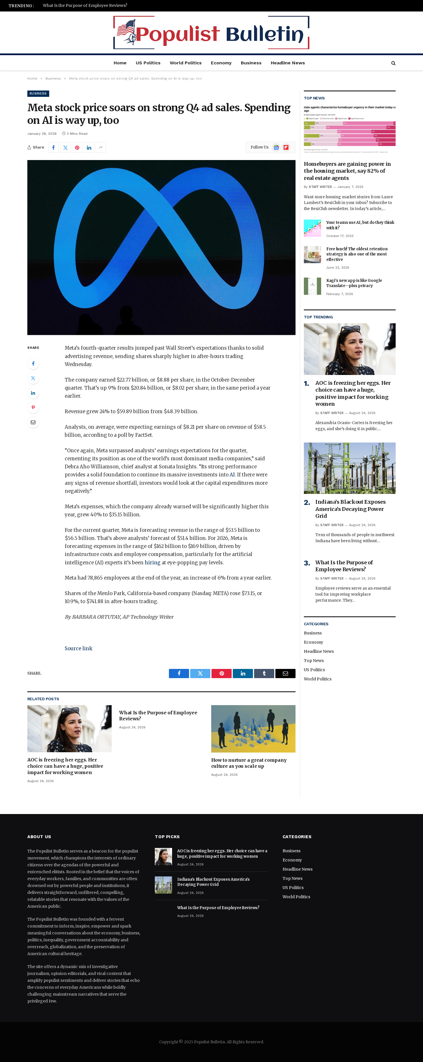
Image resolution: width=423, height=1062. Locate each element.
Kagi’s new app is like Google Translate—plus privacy (354, 283)
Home (120, 63)
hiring (153, 563)
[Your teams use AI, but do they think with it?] (312, 228)
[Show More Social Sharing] (101, 147)
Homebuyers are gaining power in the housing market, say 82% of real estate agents (347, 171)
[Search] (393, 62)
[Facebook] (33, 363)
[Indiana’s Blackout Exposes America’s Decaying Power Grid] (350, 468)
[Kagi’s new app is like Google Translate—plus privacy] (312, 286)
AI (232, 475)
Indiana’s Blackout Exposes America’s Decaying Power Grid (350, 509)
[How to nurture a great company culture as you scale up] (253, 729)
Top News (314, 660)
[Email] (33, 422)
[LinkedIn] (33, 393)
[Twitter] (33, 378)
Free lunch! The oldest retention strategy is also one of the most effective (357, 254)
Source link (78, 649)
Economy (221, 63)
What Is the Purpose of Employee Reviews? (158, 716)
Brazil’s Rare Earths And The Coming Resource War (94, 5)
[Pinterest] (33, 407)
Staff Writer (320, 187)
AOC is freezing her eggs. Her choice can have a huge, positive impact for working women (65, 766)
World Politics (186, 63)
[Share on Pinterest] (77, 147)
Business (251, 63)
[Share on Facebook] (53, 147)
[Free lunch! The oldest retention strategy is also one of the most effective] (312, 254)
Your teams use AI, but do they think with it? (360, 225)
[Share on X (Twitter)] (65, 147)
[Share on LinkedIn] (89, 147)
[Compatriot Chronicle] (211, 32)
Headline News (288, 63)
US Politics (148, 63)
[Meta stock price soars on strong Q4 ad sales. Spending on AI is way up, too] (161, 247)
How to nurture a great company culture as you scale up (249, 763)
